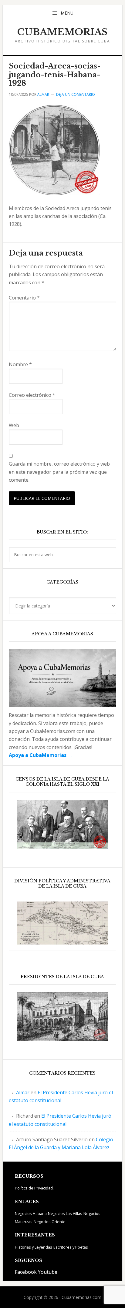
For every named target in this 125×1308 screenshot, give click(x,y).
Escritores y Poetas (70, 1247)
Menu (67, 13)
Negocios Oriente (50, 1221)
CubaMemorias (62, 32)
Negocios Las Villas (65, 1213)
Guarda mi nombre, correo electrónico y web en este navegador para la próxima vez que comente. (59, 471)
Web (14, 425)
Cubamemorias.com (81, 1297)
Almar (22, 1092)
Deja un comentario (75, 94)
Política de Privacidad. (34, 1188)
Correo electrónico (32, 395)
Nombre (20, 364)
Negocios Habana (31, 1213)
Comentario (24, 297)
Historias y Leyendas (33, 1247)
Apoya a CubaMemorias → (41, 755)
